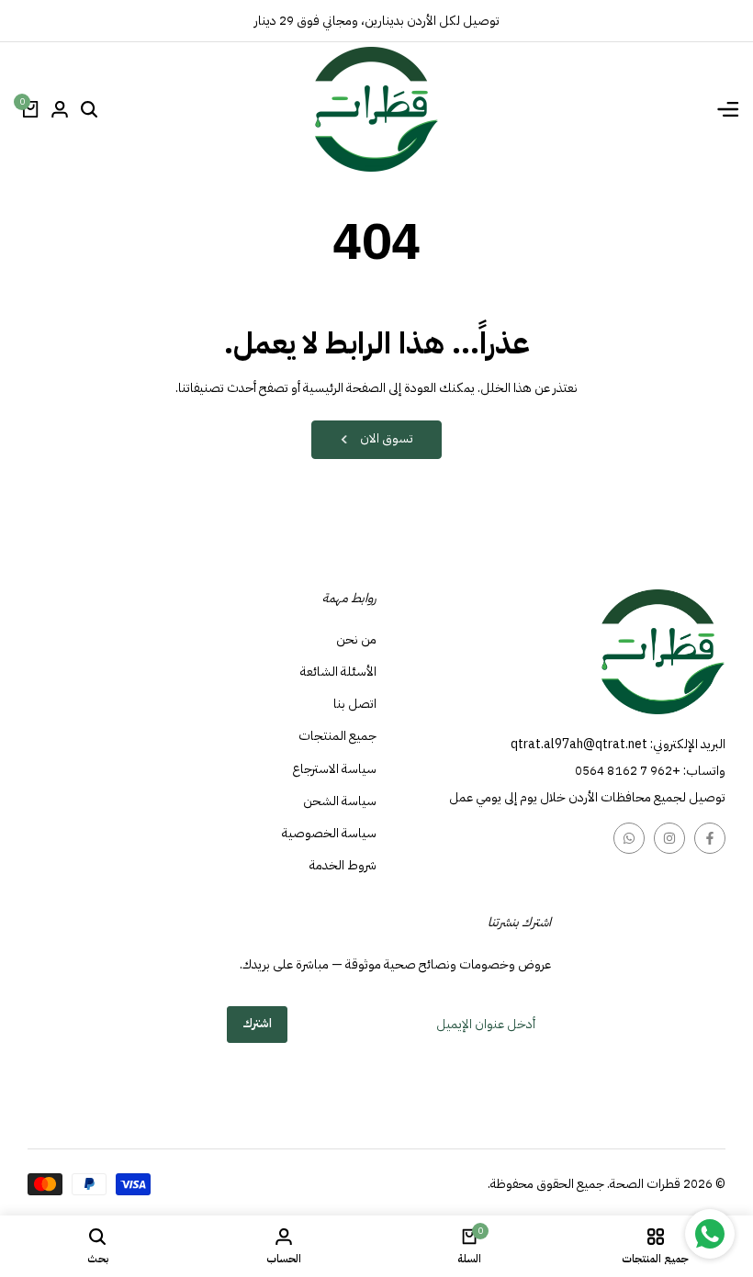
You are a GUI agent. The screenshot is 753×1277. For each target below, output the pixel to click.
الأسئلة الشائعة (338, 671)
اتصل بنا (354, 703)
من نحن (356, 639)
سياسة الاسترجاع (334, 769)
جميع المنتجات (337, 735)
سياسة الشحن (339, 801)
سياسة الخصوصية (329, 833)
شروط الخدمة (342, 865)
